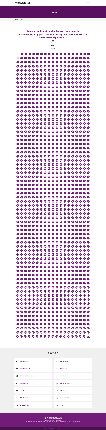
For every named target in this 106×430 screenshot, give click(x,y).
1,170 (61, 303)
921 (53, 250)
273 (45, 111)
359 (84, 127)
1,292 (18, 332)
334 (61, 123)
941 (57, 254)
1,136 (76, 295)
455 (88, 148)
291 (41, 115)
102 (45, 74)
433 (76, 144)
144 (61, 82)
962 (65, 258)
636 (53, 189)
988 (17, 266)
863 (49, 238)
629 (25, 189)
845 (53, 234)
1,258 (33, 324)
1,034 (49, 274)
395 (76, 135)
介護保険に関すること (24, 383)
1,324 (68, 336)
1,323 (64, 336)
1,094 (61, 287)
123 (53, 78)
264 (84, 107)
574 (33, 176)
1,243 (49, 320)
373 (65, 131)
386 (41, 135)
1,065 (21, 283)
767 (45, 217)
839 (29, 234)
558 (45, 172)
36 (84, 58)
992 (33, 266)
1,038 (65, 274)
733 (61, 209)
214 (37, 99)
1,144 (33, 299)
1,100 (84, 287)
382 (25, 135)
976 (45, 262)
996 (49, 266)
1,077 (69, 283)
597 (49, 180)
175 (33, 90)
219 (57, 99)
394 (72, 135)
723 (21, 209)
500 (41, 160)
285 (17, 115)
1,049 (33, 279)
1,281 (49, 328)
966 (80, 258)
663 (84, 193)
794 (76, 221)
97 (25, 74)
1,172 (69, 303)
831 (72, 229)
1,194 (80, 307)
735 (68, 209)
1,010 (29, 270)
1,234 (88, 315)
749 (49, 213)
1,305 (69, 332)
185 (72, 90)
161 (53, 86)
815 (84, 225)
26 (45, 58)
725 (29, 209)
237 (53, 103)
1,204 (45, 311)
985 (80, 262)
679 (72, 197)
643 (80, 189)
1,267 (69, 324)
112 (84, 74)
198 (49, 94)
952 (25, 258)
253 (41, 107)
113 (88, 74)
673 (49, 197)
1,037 (61, 274)
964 (72, 258)
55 (84, 62)
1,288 (76, 328)
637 (57, 189)
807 (53, 225)
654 (49, 193)
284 (88, 111)
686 (25, 201)
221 (65, 99)
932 (21, 254)
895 (25, 246)
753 (65, 213)
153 (21, 86)
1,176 (84, 303)
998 (57, 266)
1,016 (53, 270)
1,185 (45, 307)
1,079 (76, 283)
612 (33, 184)
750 (53, 213)
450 (68, 148)
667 (25, 197)
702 (88, 201)
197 (45, 94)
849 (68, 234)
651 (37, 193)
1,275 (25, 328)
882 (49, 242)
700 (80, 201)
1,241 (41, 320)
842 (41, 234)
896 (29, 246)
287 (25, 115)
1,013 (41, 270)
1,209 (65, 311)
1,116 (73, 291)
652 (41, 193)
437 (17, 148)
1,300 (49, 332)
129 (76, 78)
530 (84, 164)
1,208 (61, 311)
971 (25, 262)
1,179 (21, 307)
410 (61, 139)
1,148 (49, 299)
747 (41, 213)
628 (21, 189)
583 (68, 176)
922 (57, 250)
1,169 (57, 303)
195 (37, 94)
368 (45, 131)
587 (84, 176)
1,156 (80, 299)
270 (33, 111)
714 (61, 205)
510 (80, 160)
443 (41, 148)
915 (29, 250)
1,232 (80, 315)
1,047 (25, 279)
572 (25, 176)
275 (53, 111)
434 (80, 144)
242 (72, 103)
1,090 (45, 287)
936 (37, 254)
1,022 (76, 270)
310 (41, 119)
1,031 (37, 274)
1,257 (29, 324)
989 (21, 266)
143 (57, 82)
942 (61, 254)
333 (57, 123)
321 (84, 119)
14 (72, 53)
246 (88, 103)
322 (88, 119)
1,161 (25, 303)
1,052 (45, 279)
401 (25, 139)
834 (84, 229)
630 (29, 189)
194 (33, 94)
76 (17, 70)
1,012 (37, 270)
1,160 (21, 303)
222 (68, 99)
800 (25, 225)
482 (45, 156)
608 (17, 184)
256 (53, 107)
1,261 (45, 324)
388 (49, 135)
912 (17, 250)
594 (37, 180)
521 (49, 164)
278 (65, 111)
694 (57, 201)
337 (72, 123)
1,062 (84, 279)
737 (76, 209)
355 (68, 127)
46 (49, 62)
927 (76, 250)
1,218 (25, 315)
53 (76, 62)
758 (84, 213)
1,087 (33, 287)
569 (88, 172)
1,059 (73, 279)
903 (57, 246)
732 (57, 209)
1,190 (65, 307)
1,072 (49, 283)
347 (37, 127)
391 (61, 135)
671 (41, 197)
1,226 (57, 315)
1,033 (45, 274)
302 (84, 115)
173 (25, 90)
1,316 (37, 336)
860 (37, 238)
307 (29, 119)
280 (72, 111)
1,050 (37, 279)
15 (76, 53)
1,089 (41, 287)
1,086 (29, 287)
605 (80, 180)
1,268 (73, 324)
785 (41, 221)
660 (72, 193)
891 (84, 242)
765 (37, 217)
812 (72, 225)
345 (29, 127)
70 (68, 66)
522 (53, 164)
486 (61, 156)
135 (25, 82)
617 (53, 184)
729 (45, 209)
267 (21, 111)
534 (25, 168)
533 (21, 168)
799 (21, 225)
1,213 (80, 311)
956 (41, 258)
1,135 (73, 295)
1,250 (76, 320)
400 (21, 139)
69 (64, 66)
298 (68, 115)
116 (25, 78)
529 (80, 164)
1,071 (45, 283)
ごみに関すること (23, 390)
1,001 (69, 266)
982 (68, 262)
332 (53, 123)
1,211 (73, 311)
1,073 (53, 283)
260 (68, 107)
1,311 (17, 336)
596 (45, 180)
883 (53, 242)
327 (33, 123)
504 (57, 160)
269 (29, 111)
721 (88, 205)
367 (41, 131)
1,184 (41, 307)
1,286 (69, 328)
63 (41, 66)
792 (68, 221)
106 (61, 74)
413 (72, 139)
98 (29, 74)
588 (88, 176)
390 (57, 135)
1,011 (33, 270)
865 (57, 238)
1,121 (18, 295)
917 (37, 250)
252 (37, 107)
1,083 (18, 287)
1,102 (18, 291)
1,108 (41, 291)
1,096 (69, 287)
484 (53, 156)
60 (29, 66)
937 (41, 254)
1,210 (69, 311)
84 (49, 70)
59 (25, 66)
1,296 (33, 332)
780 (21, 221)
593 (33, 180)
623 (76, 184)
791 (65, 221)
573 (29, 176)
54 (80, 62)
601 (65, 180)
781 (25, 221)
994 (41, 266)
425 (45, 144)
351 (53, 127)
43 (37, 62)
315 (61, 119)
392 (65, 135)
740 (88, 209)
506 (65, 160)
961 (61, 258)
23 (33, 58)
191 (21, 94)
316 (65, 119)
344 (25, 127)
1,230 (73, 315)
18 (88, 53)
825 (49, 229)
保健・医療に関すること (65, 383)
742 (21, 213)
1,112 (57, 291)
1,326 (76, 336)
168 (80, 86)
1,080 (80, 283)
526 (68, 164)
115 (21, 78)
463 (45, 152)
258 (61, 107)
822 (37, 229)
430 (65, 144)
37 (88, 58)
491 (80, 156)
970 (21, 262)
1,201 (33, 311)
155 (29, 86)
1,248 (69, 320)
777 (84, 217)
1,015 (49, 270)
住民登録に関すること (24, 361)
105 (57, 74)
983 (72, 262)
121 (45, 78)
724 (25, 209)
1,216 (18, 315)
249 (25, 107)
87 (60, 70)
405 (41, 139)
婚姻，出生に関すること (65, 361)
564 (68, 172)
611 (29, 184)
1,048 (29, 279)
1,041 (76, 274)
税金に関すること (63, 368)
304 (17, 119)
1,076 (65, 283)
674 (53, 197)
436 (88, 144)
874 (17, 242)
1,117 (77, 291)
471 (76, 152)
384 (33, 135)
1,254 (18, 324)
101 (41, 74)
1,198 (21, 311)
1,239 (33, 320)
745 (33, 213)
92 (80, 70)
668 (29, 197)
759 (88, 213)
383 (29, 135)
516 (29, 164)
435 (84, 144)
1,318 (45, 336)
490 (76, 156)
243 (76, 103)
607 (88, 180)
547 (76, 168)
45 (45, 62)
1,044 (88, 274)
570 (17, 176)
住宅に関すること (63, 390)
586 (80, 176)
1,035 (53, 274)
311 (45, 119)
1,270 (80, 324)
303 (88, 115)
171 (17, 90)
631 (33, 189)
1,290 (84, 328)
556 (37, 172)
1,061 (80, 279)
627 (17, 189)
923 (61, 250)
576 (41, 176)
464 (49, 152)
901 (49, 246)
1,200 (29, 311)
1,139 (88, 295)
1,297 (37, 332)
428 (57, 144)
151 (88, 82)
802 (33, 225)
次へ (88, 336)
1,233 (84, 315)
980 (61, 262)
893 (17, 246)
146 (68, 82)
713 (57, 205)
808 (57, 225)
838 (25, 234)
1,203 (41, 311)
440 (29, 148)
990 (25, 266)
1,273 (18, 328)
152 (17, 86)
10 (57, 53)
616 (49, 184)
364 (29, 131)
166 (72, 86)
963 (68, 258)
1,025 (88, 270)
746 (37, 213)
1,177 (88, 303)
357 (76, 127)
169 (84, 86)
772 (65, 217)
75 (88, 66)
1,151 (61, 299)
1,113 (61, 291)
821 (33, 229)
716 (68, 205)
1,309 (84, 332)
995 (45, 266)
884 (57, 242)
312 (49, 119)
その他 (61, 405)
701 (84, 201)
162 (57, 86)
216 (45, 99)
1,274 (21, 328)
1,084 (21, 287)
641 (72, 189)
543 (61, 168)
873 (88, 238)
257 (57, 107)
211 (25, 99)
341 (88, 123)
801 (29, 225)
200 (57, 94)
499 (37, 160)
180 (53, 90)
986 (84, 262)
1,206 (53, 311)
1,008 (21, 270)
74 (84, 66)
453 (80, 148)
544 (65, 168)
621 (68, 184)
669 (33, 197)
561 (57, 172)
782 (29, 221)
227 (88, 99)
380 (17, 135)
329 (41, 123)
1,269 (76, 324)
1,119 (84, 291)
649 (29, 193)
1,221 (37, 315)
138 (37, 82)
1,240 (37, 320)
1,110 (49, 291)
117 (29, 78)
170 (88, 86)
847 (61, 234)
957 (45, 258)
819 (25, 229)
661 (76, 193)
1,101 (88, 287)
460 (33, 152)
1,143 (29, 299)
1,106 (33, 291)
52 (72, 62)
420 (25, 144)
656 (57, 193)
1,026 (18, 274)
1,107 (37, 291)
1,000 (65, 266)
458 (25, 152)
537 (37, 168)
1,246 (61, 320)
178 (45, 90)
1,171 (65, 303)
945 (72, 254)
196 (41, 94)
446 (53, 148)
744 (29, 213)
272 (41, 111)
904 (61, 246)
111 (80, 74)
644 (84, 189)
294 (53, 115)
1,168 (53, 303)
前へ (18, 53)
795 (80, 221)
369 (49, 131)
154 (25, 86)
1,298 (41, 332)
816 (88, 225)
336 (68, 123)
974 (37, 262)
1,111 (53, 291)
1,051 (41, 279)
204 (72, 94)
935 (33, 254)
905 (65, 246)
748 (45, 213)
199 (53, 94)
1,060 (76, 279)
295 (57, 115)
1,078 (73, 283)
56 (88, 62)
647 (21, 193)
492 (84, 156)
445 (49, 148)
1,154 (73, 299)
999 (61, 266)
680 (76, 197)
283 (84, 111)
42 (33, 62)
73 (80, 66)
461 (37, 152)
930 (88, 250)
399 (17, 139)
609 (21, 184)
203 (68, 94)
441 (33, 148)
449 (65, 148)
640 (68, 189)
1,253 (88, 320)
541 (53, 168)
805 (45, 225)
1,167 (49, 303)
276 (57, 111)
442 (37, 148)
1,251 (80, 320)
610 (25, 184)
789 (57, 221)
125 (61, 78)
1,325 (72, 336)
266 (17, 111)
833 (80, 229)
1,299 (45, 332)
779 (17, 221)
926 (72, 250)
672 (45, 197)
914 (25, 250)
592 (29, 180)
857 (25, 238)
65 (49, 66)
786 (45, 221)
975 (41, 262)
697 (68, 201)
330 (45, 123)
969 (17, 262)
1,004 (80, 266)
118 (33, 78)
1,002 (73, 266)
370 (53, 131)
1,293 (21, 332)
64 (45, 66)
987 (88, 262)
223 (72, 99)
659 (68, 193)
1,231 (76, 315)
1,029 (29, 274)
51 (68, 62)
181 (57, 90)
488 (68, 156)
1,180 (25, 307)
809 (61, 225)
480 (37, 156)
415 (80, 139)
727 (37, 209)
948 (84, 254)
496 (25, 160)
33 (72, 58)
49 (60, 62)
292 (45, 115)
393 (68, 135)
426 (49, 144)
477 (25, 156)
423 (37, 144)
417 (88, 139)
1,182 (33, 307)
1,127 (41, 295)
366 (37, 131)
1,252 (84, 320)
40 (25, 62)
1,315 (33, 336)
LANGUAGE (89, 2)
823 (41, 229)
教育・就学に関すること (25, 368)
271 (37, 111)
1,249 (73, 320)
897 (33, 246)
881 (45, 242)
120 (41, 78)
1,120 (88, 291)
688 (33, 201)
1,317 (41, 336)
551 (17, 172)
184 (68, 90)
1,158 (88, 299)
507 (68, 160)
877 (29, 242)
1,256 (25, 324)
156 (33, 86)
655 (53, 193)
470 (72, 152)
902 (53, 246)
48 (56, 62)
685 (21, 201)
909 (80, 246)
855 (17, 238)
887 (68, 242)
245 (84, 103)
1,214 (84, 311)
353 (61, 127)
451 (72, 148)
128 (72, 78)
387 (45, 135)
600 (61, 180)
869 (72, 238)
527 (72, 164)
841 (37, 234)
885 (61, 242)
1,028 (25, 274)
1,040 (73, 274)
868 (68, 238)
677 (65, 197)
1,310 (88, 332)
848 (65, 234)
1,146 (41, 299)
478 (29, 156)
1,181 (29, 307)
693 (53, 201)
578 (49, 176)
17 (84, 53)
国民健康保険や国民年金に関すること (27, 375)
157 (37, 86)
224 (76, 99)
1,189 (61, 307)
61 (33, 66)
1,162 (29, 303)
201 (61, 94)
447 (57, 148)
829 (65, 229)
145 (65, 82)
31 (64, 58)
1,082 (88, 283)
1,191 (69, 307)
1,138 (84, 295)
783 (33, 221)
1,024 (84, 270)
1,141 (21, 299)
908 (76, 246)
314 (57, 119)
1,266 (65, 324)
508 (72, 160)
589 (17, 180)
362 (21, 131)
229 (21, 103)
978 (53, 262)
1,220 (33, 315)
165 (68, 86)
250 (29, 107)
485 (57, 156)
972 (29, 262)
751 (57, 213)
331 (49, 123)
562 (61, 172)
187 (80, 90)
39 (21, 62)
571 (21, 176)
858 (29, 238)
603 (72, 180)
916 (33, 250)
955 (37, 258)
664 (88, 193)
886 (65, 242)
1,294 (25, 332)
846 (57, 234)
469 (68, 152)
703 (17, 205)
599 (57, 180)
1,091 (49, 287)
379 (88, 131)
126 (65, 78)
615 (45, 184)
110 (76, 74)
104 (53, 74)
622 (72, 184)
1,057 (65, 279)
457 (21, 152)
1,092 (53, 287)
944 (68, 254)
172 (21, 90)
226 (84, 99)
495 (21, 160)
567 (80, 172)
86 (56, 70)
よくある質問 (16, 19)
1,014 (45, 270)
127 (68, 78)
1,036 (57, 274)
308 (33, 119)
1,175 (80, 303)
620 (65, 184)
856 (21, 238)
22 (29, 58)
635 (49, 189)
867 (65, 238)
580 (57, 176)
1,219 (29, 315)
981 (65, 262)
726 (33, 209)
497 (29, 160)
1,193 (76, 307)
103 (49, 74)
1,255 (21, 324)
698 (72, 201)
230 (25, 103)
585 (76, 176)
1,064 (18, 283)
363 (25, 131)
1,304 (65, 332)
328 (37, 123)
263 (80, 107)
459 (29, 152)
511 (84, 160)
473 (84, 152)
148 (76, 82)
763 (29, 217)
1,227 (61, 315)
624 (80, 184)
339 (80, 123)
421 (29, 144)
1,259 (37, 324)
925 (68, 250)
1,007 (18, 270)
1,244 (53, 320)
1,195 (84, 307)
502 (49, 160)
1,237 (25, 320)
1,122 (21, 295)
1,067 (29, 283)
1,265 (61, 324)
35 (80, 58)
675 (57, 197)
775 (76, 217)
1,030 (33, 274)
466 (57, 152)
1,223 (45, 315)
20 (21, 58)
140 (45, 82)
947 (80, 254)
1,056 (61, 279)
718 (76, 205)
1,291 (88, 328)
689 (37, 201)
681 (80, 197)
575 (37, 176)
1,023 (80, 270)
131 (84, 78)
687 (29, 201)
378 (84, 131)
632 (37, 189)
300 (76, 115)
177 (41, 90)
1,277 (33, 328)
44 (41, 62)
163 (61, 86)
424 (41, 144)
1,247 (65, 320)
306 (25, 119)
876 (25, 242)
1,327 (80, 336)
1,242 (45, 320)
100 (37, 74)
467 (61, 152)
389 (53, 135)
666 (21, 197)
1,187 (53, 307)
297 (65, 115)
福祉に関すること (63, 375)
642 (76, 189)
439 (25, 148)
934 (29, 254)
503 (53, 160)
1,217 (21, 315)
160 (49, 86)
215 (41, 99)
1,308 (80, 332)
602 (68, 180)
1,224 (49, 315)
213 (33, 99)
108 (68, 74)
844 (49, 234)
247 (17, 107)
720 (84, 205)
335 (65, 123)
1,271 (84, 324)
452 (76, 148)
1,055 (57, 279)
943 (65, 254)
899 (41, 246)
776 (80, 217)
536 (33, 168)
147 (72, 82)
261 (72, 107)
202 (65, 94)
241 (68, 103)
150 (84, 82)
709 (41, 205)
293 (49, 115)
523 (57, 164)
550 (88, 168)
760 (17, 217)
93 (84, 70)
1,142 (25, 299)
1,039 (69, 274)
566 (76, 172)
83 (45, 70)
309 (37, 119)
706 (29, 205)
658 (65, 193)
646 (17, 193)
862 (45, 238)
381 (21, 135)
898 (37, 246)
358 (80, 127)
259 (65, 107)
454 (84, 148)
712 (53, 205)
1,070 (41, 283)
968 (88, 258)
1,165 (41, 303)
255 (49, 107)
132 (88, 78)
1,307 (76, 332)
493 (88, 156)
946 (76, 254)
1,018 (61, 270)
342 (17, 127)
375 (72, 131)
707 (33, 205)
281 (76, 111)
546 (72, 168)
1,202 (37, 311)
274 (49, 111)
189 (88, 90)
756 (76, 213)
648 (25, 193)
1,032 (41, 274)
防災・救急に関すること (25, 397)
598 (53, 180)
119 (37, 78)
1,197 (18, 311)
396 (80, 135)
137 (33, 82)
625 (84, 184)
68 (60, 66)
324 (21, 123)
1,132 (61, 295)
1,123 (25, 295)
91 (76, 70)
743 (25, 213)
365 (33, 131)
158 (41, 86)
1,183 (37, 307)
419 (21, 144)
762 (25, 217)
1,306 (73, 332)
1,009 (25, 270)
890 (80, 242)
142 (53, 82)
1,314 (29, 336)
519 (41, 164)
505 (61, 160)
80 (33, 70)
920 (49, 250)
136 (29, 82)
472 (80, 152)
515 (25, 164)
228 (17, 103)
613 (37, 184)
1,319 (49, 336)
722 (17, 209)
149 (80, 82)
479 (33, 156)
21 (25, 58)
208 (88, 94)
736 (72, 209)
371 (57, 131)
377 (80, 131)
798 (17, 225)
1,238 (29, 320)
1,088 (37, 287)
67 (56, 66)
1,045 (18, 279)
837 (21, 234)
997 (53, 266)
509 (76, 160)
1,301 (53, 332)
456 (17, 152)
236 (49, 103)
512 (88, 160)
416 (84, 139)
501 (45, 160)
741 (17, 213)
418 (17, 144)
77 (21, 70)
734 (65, 209)
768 (49, 217)
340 (84, 123)
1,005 (84, 266)
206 (80, 94)
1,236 (21, 320)
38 (17, 62)
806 (49, 225)
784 (37, 221)
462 (41, 152)
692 (49, 201)
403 (33, 139)
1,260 (41, 324)
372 (61, 131)
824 (45, 229)
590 (21, 180)
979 (57, 262)
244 (80, 103)
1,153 (69, 299)
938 (45, 254)
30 (60, 58)
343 (21, 127)
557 (41, 172)
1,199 (25, 311)
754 (68, 213)
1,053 (49, 279)
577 (45, 176)
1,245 (57, 320)
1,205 (49, 311)
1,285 (65, 328)
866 (61, 238)
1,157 (84, 299)
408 (53, 139)
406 (45, 139)
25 (41, 58)
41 (29, 62)
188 (84, 90)
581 (61, 176)
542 (57, 168)
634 (45, 189)
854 (88, 234)
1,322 (61, 336)
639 (65, 189)
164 (65, 86)
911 (88, 246)
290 (37, 115)
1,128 (45, 295)
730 (49, 209)
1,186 (49, 307)
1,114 (65, 291)
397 (84, 135)
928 (80, 250)
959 (53, 258)
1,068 (33, 283)
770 (57, 217)
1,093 (57, 287)
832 (76, 229)
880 (41, 242)
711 (49, 205)
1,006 (88, 266)
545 (68, 168)
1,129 (49, 295)
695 (61, 201)
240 (65, 103)
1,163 (33, 303)
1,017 (57, 270)
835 (88, 229)
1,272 (88, 324)
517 (33, 164)
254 (45, 107)
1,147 (45, 299)
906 (68, 246)
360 (88, 127)
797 (88, 221)
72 (76, 66)
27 (49, 58)
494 (17, 160)
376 (76, 131)
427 (53, 144)
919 (45, 250)
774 (72, 217)
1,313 (25, 336)
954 (33, 258)
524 (61, 164)
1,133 (65, 295)
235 (45, 103)
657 (61, 193)
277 (61, 111)
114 (17, 78)
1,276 (29, 328)
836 (17, 234)
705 (25, 205)
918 (41, 250)
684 (17, 201)
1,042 (80, 274)
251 (33, 107)
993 (37, 266)
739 (84, 209)
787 (49, 221)
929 (84, 250)
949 (88, 254)
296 (61, 115)
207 (84, 94)
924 (65, 250)
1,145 (37, 299)
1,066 (25, 283)
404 (37, 139)
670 (37, 197)
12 (65, 53)
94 (88, 70)
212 (29, 99)
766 (41, 217)
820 (29, 229)
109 (72, 74)
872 (84, 238)
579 (53, 176)
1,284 (61, 328)
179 (49, 90)
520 (45, 164)
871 (80, 238)
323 (17, 123)
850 (72, 234)
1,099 (80, 287)
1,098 (76, 287)
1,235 (18, 320)
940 (53, 254)
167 (76, 86)
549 (84, 168)
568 (84, 172)
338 (76, 123)
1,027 (21, 274)
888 (72, 242)
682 (84, 197)
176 (37, 90)
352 (57, 127)
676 (61, 197)
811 (68, 225)
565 (72, 172)
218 (53, 99)
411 (65, 139)
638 (61, 189)
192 (25, 94)
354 (65, 127)
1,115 (69, 291)
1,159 (18, 303)
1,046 (21, 279)
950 (17, 258)
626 (88, 184)
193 (29, 94)
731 (53, 209)
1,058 (69, 279)
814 (80, 225)
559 (49, 172)
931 (17, 254)
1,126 (37, 295)
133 (17, 82)
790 (61, 221)
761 (21, 217)
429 (61, 144)
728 (41, 209)
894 (21, 246)
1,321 (57, 336)
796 (84, 221)
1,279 (41, 328)
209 (17, 99)
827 (57, 229)
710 (45, 205)
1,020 (69, 270)
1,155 (76, 299)
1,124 (29, 295)
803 (37, 225)
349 (45, 127)
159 (45, 86)
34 (76, 58)
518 (37, 164)
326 (29, 123)
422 (33, 144)
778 (88, 217)
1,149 (53, 299)
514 (21, 164)
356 (72, 127)
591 (25, 180)
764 (33, 217)
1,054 (53, 279)
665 (17, 197)
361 (17, 131)
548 (80, 168)
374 (68, 131)
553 (25, 172)
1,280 (45, 328)
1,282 (53, 328)
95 (17, 74)
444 (45, 148)
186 (76, 90)
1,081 (84, 283)
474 (88, 152)
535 (29, 168)
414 (76, 139)
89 (68, 70)
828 (61, 229)
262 (76, 107)
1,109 (45, 291)
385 (37, 135)
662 (80, 193)
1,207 (57, 311)
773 (68, 217)
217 (49, 99)
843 (45, 234)
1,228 (65, 315)
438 (21, 148)
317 (68, 119)
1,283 (57, 328)
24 (37, 58)
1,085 (25, 287)
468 (65, 152)
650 (33, 193)
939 (49, 254)
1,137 (80, 295)
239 (61, 103)
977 (49, 262)
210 (21, 99)
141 (49, 82)
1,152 (65, 299)
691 (45, 201)
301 (80, 115)
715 (65, 205)
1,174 (76, 303)
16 (80, 53)
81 (37, 70)
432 (72, 144)
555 (33, 172)
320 (80, 119)
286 (21, 115)
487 (65, 156)
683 (88, 197)
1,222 (41, 315)
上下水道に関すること (24, 405)
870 (76, 238)
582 (65, 176)
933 (25, 254)
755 (72, 213)
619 (61, 184)
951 (21, 258)
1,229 (69, 315)
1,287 (73, 328)
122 (49, 78)
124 (57, 78)
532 (17, 168)
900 (45, 246)
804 (41, 225)
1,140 (18, 299)
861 (41, 238)
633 (41, 189)
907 (72, 246)
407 (49, 139)
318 (72, 119)
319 (76, 119)
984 (76, 262)
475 (17, 156)
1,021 (73, 270)
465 (53, 152)
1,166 (45, 303)
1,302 (57, 332)
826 (53, 229)
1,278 (37, 328)
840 (33, 234)
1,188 (57, 307)
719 (80, 205)
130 (80, 78)
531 (88, 164)
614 (41, 184)
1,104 (25, 291)
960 (57, 258)
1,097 (73, 287)
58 (21, 66)
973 (33, 262)
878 (33, 242)
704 (21, 205)
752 (61, 213)
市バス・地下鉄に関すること (65, 397)
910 (84, 246)
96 (21, 74)
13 (68, 53)
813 (76, 225)
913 (21, 250)
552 (21, 172)
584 (72, 176)
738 (80, 209)
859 (33, 238)
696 (65, 201)
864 (53, 238)
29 (56, 58)
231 (29, 103)
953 (29, 258)
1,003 (76, 266)
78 (25, 70)
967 (84, 258)
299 (72, 115)
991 (29, 266)
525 (65, 164)
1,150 (57, 299)
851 (76, 234)
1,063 (88, 279)
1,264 (57, 324)
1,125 (33, 295)
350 (49, 127)
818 (21, 229)
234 (41, 103)
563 (65, 172)
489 (72, 156)
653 (45, 193)
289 (33, 115)
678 (68, 197)
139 (41, 82)
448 (61, 148)
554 (29, 172)
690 (41, 201)
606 (84, 180)
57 (17, 66)
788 (53, 221)
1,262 (49, 324)
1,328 (84, 336)
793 (72, 221)
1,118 (80, 291)
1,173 (73, 303)
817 (17, 229)
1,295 (29, 332)
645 (88, 189)
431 (68, 144)
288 (29, 115)
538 (41, 168)
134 (21, 82)
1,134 (69, 295)
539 (45, 168)
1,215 (88, 311)
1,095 (65, 287)
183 (65, 90)
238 (57, 103)
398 (88, 135)
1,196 (88, 307)
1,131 (57, 295)
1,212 (76, 311)
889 (76, 242)
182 (61, 90)
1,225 (53, 315)
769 (53, 217)
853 (84, 234)
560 (53, 172)
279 (68, 111)
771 (61, 217)
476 (21, 156)
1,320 (53, 336)
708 (37, 205)
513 (17, 164)
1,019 (65, 270)
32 (68, 58)
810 (65, 225)
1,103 (21, 291)
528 (76, 164)
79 (29, 70)
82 (41, 70)
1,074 (57, 283)
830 (68, 229)
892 (88, 242)
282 (80, 111)
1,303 (61, 332)
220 (61, 99)
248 (21, 107)
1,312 (21, 336)
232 (33, 103)
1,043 (84, 274)
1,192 (73, 307)
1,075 (61, 283)
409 (57, 139)
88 (64, 70)
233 (37, 103)
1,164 (37, 303)
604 (76, 180)
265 (88, 107)
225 (80, 99)
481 (41, 156)
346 (33, 127)
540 (49, 168)
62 (37, 66)
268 (25, 111)
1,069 (37, 283)
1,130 (53, 295)
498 (33, 160)
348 (41, 127)
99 (33, 74)
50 (64, 62)
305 (21, 119)
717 (72, 205)
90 (72, 70)
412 (68, 139)
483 (49, 156)
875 (21, 242)
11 (61, 53)
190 (17, 94)
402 (29, 139)
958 (49, 258)
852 (80, 234)
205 (76, 94)
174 (29, 90)
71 (72, 66)
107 (65, 74)
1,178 (18, 307)
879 (37, 242)
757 (80, 213)
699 (76, 201)
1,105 (29, 291)
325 (25, 123)
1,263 (53, 324)
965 (76, 258)
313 (53, 119)
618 (57, 184)
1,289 (80, 328)
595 (41, 180)
